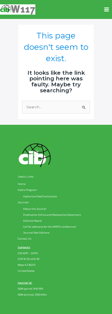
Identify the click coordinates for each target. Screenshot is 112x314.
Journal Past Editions (36, 232)
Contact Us (24, 238)
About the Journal (34, 208)
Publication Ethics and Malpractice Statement (52, 214)
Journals (23, 202)
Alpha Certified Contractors (40, 196)
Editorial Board (32, 220)
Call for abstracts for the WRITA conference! (49, 226)
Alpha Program (27, 189)
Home (22, 183)
